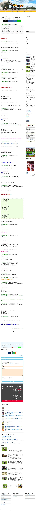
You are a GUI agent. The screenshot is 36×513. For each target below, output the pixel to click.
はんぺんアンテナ (28, 114)
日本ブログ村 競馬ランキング (29, 110)
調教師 (27, 41)
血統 (26, 46)
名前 (2, 365)
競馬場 (27, 43)
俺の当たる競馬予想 (28, 120)
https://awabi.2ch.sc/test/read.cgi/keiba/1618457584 (18, 328)
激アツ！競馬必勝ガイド (3, 504)
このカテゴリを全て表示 (30, 139)
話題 (26, 35)
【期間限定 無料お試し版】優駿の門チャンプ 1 (30, 172)
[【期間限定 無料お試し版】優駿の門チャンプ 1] (30, 166)
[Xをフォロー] (10, 353)
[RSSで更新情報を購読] (15, 353)
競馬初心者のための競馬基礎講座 (4, 499)
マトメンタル (27, 116)
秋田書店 (27, 173)
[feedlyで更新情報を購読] (14, 353)
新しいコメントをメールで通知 (7, 377)
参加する (34, 140)
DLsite (33, 175)
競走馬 (27, 39)
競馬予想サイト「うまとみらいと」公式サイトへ (12, 400)
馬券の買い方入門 (3, 502)
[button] (34, 16)
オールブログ (27, 115)
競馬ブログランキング (28, 111)
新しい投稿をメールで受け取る (7, 378)
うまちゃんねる (27, 121)
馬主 (26, 48)
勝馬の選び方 (2, 496)
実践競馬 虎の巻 (3, 497)
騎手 (26, 37)
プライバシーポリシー (11, 363)
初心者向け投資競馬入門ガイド (4, 494)
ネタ (26, 52)
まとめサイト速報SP (27, 494)
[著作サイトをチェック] (9, 353)
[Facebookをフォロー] (12, 353)
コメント (3, 368)
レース (27, 50)
